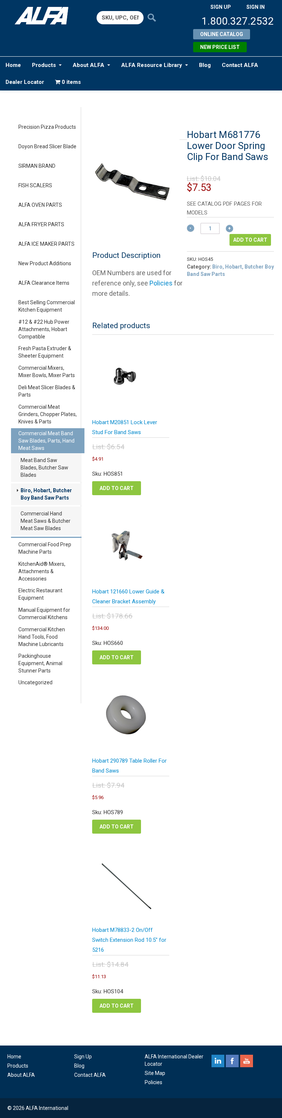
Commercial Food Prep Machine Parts (44, 548)
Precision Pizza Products (47, 127)
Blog (205, 65)
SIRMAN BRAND (36, 166)
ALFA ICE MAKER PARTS (46, 244)
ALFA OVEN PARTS (40, 205)
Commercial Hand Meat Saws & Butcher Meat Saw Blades (45, 521)
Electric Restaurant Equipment (40, 594)
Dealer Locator (25, 82)
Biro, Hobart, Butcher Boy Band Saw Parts (46, 494)
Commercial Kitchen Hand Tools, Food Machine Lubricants (41, 637)
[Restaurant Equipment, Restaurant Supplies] (44, 15)
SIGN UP (220, 7)
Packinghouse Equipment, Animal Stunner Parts (40, 663)
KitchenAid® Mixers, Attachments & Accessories (41, 571)
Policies (161, 283)
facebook (232, 1061)
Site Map (155, 1073)
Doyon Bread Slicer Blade (47, 146)
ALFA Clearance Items (43, 283)
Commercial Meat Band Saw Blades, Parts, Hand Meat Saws (46, 440)
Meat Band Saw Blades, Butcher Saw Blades (44, 467)
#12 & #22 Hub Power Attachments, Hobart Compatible (43, 329)
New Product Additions (44, 263)
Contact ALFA (240, 65)
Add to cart (250, 240)
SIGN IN (255, 7)
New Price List (220, 47)
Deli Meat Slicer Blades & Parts (46, 391)
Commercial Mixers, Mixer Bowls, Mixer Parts (46, 371)
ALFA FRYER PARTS (41, 224)
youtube (246, 1061)
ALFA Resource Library (151, 65)
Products (44, 65)
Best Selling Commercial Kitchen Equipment (46, 306)
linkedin (218, 1061)
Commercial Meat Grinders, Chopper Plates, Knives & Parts (47, 414)
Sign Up (83, 1057)
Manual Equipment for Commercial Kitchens (44, 613)
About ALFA (88, 65)
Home (13, 65)
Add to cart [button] (117, 488)
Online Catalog (221, 34)
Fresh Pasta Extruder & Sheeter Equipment (44, 352)
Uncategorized (35, 682)
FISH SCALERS (35, 185)
